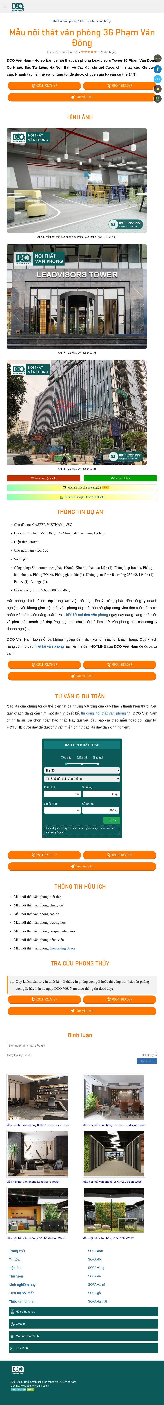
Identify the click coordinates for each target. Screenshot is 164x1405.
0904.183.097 (121, 85)
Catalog (21, 1323)
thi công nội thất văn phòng (103, 713)
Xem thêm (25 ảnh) (45, 478)
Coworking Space (62, 948)
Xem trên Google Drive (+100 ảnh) (84, 497)
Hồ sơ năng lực (25, 1311)
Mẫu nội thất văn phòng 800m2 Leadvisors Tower (37, 1125)
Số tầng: (100, 791)
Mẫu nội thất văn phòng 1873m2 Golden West (112, 1181)
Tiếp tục (111, 820)
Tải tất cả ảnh (122, 478)
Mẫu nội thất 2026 (27, 1336)
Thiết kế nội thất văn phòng (86, 615)
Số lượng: (100, 807)
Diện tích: (62, 791)
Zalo (157, 79)
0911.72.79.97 (46, 85)
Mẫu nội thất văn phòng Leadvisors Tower (32, 1181)
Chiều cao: (62, 807)
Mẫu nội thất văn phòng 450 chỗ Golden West (35, 1238)
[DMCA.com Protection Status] (23, 1390)
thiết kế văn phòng (49, 646)
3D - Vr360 (22, 1348)
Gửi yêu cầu (84, 97)
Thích (50, 52)
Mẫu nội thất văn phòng (81, 487)
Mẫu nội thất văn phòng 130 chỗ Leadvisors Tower (115, 1125)
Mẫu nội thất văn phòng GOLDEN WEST (108, 1238)
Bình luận (67, 52)
